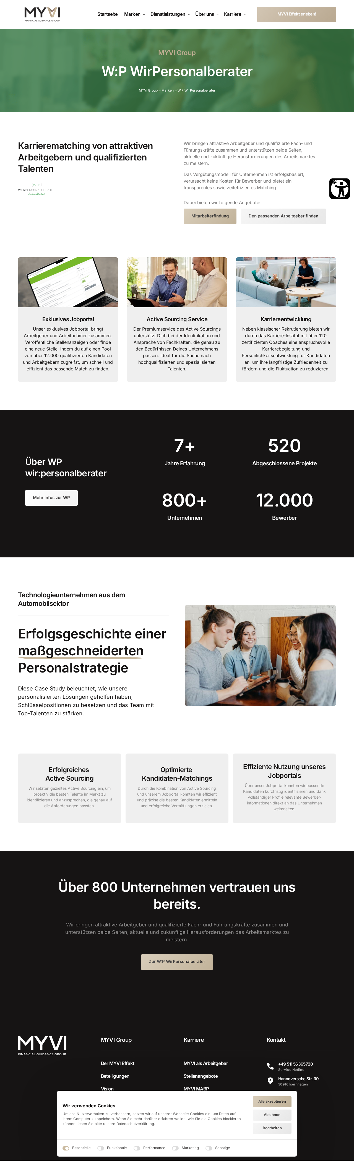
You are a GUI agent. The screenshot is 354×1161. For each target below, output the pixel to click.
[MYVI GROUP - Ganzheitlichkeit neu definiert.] (36, 189)
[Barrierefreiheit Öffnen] (339, 188)
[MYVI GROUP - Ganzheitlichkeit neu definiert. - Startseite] (42, 14)
